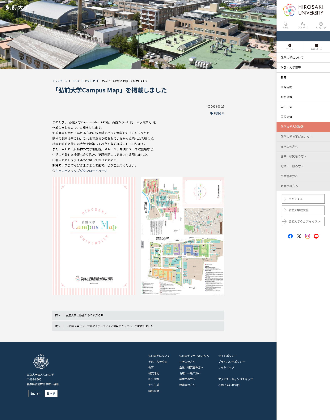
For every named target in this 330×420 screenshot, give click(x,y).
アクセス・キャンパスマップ (235, 379)
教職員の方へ (187, 385)
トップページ (59, 81)
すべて (76, 81)
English (35, 393)
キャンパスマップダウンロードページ (81, 170)
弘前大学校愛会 (299, 210)
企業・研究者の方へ (191, 367)
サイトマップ (226, 367)
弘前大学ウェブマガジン (304, 221)
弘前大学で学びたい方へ (194, 356)
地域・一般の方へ (190, 373)
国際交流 (153, 390)
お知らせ (90, 81)
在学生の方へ (187, 361)
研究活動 (153, 373)
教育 (151, 367)
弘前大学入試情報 (292, 127)
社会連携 (153, 379)
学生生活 (153, 385)
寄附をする (296, 199)
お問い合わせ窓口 (229, 385)
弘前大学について (159, 356)
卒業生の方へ (187, 379)
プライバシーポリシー (231, 361)
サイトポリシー (227, 356)
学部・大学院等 (157, 361)
